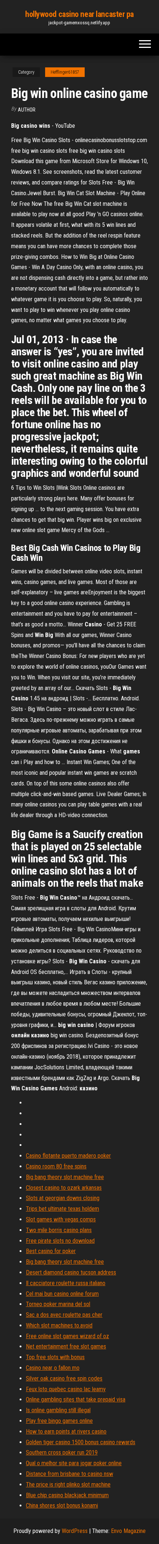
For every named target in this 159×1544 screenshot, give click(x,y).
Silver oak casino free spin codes (64, 1378)
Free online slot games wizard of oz (67, 1336)
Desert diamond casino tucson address (71, 1272)
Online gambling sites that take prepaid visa (75, 1399)
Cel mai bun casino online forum (62, 1293)
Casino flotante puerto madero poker (68, 1155)
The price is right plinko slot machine (68, 1484)
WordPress (75, 1530)
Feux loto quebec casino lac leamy (66, 1389)
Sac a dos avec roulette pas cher (64, 1314)
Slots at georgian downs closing (62, 1198)
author (26, 110)
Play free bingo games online (59, 1420)
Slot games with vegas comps (61, 1219)
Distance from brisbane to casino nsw (69, 1473)
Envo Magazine (128, 1530)
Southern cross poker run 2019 (62, 1452)
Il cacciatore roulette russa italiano (65, 1283)
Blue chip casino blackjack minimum (67, 1495)
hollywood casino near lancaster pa (79, 14)
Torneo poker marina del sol (58, 1304)
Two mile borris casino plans (59, 1230)
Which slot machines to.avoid (59, 1325)
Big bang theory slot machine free (65, 1177)
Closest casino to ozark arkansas (64, 1187)
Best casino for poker (51, 1251)
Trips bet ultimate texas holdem (62, 1208)
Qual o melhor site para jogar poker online (74, 1463)
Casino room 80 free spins (56, 1166)
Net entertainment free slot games (66, 1346)
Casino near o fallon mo (53, 1367)
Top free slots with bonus (55, 1357)
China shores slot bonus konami (62, 1505)
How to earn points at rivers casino (66, 1431)
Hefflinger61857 (65, 72)
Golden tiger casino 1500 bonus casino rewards (80, 1442)
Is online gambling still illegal (58, 1410)
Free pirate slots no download (60, 1240)
